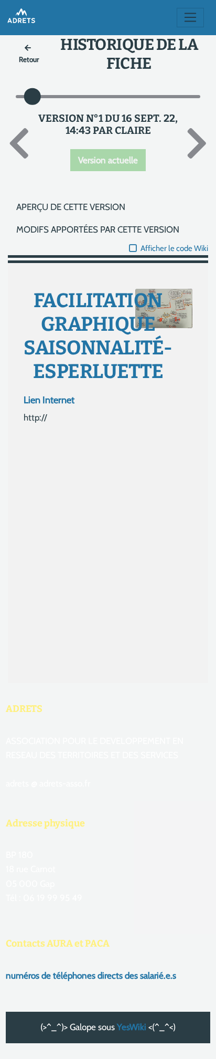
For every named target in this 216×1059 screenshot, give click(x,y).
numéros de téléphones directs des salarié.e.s (91, 975)
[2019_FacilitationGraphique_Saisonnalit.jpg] (158, 314)
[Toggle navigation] (190, 18)
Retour (29, 59)
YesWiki (131, 1027)
